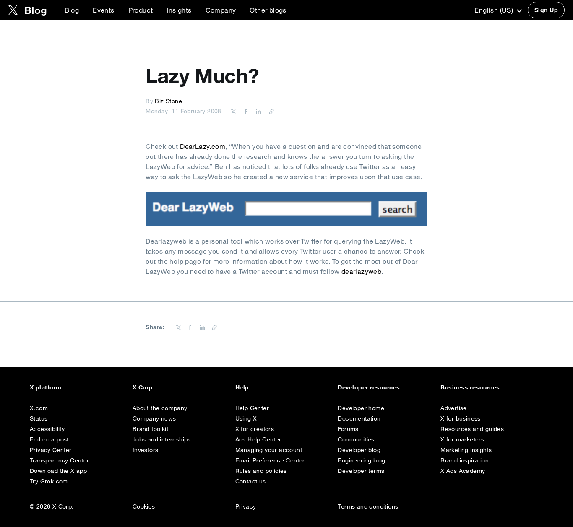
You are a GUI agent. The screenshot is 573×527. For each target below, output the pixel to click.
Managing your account (268, 450)
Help (242, 387)
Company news (154, 418)
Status (38, 418)
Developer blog (359, 450)
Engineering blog (361, 460)
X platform (46, 387)
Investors (146, 450)
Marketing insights (466, 450)
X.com (39, 408)
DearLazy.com (202, 146)
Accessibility (47, 429)
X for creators (254, 429)
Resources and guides (472, 429)
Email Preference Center (270, 460)
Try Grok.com (49, 481)
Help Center (252, 408)
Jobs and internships (162, 439)
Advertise (453, 408)
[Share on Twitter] (233, 111)
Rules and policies (261, 471)
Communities (356, 439)
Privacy (245, 506)
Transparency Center (59, 460)
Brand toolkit (150, 429)
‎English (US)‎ (494, 10)
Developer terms (361, 471)
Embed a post (49, 439)
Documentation (359, 418)
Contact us (250, 481)
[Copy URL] (269, 111)
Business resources (470, 387)
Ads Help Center (258, 439)
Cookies (144, 506)
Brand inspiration (464, 460)
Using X (246, 418)
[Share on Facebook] (244, 111)
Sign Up (546, 10)
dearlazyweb (361, 271)
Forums (348, 429)
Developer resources (369, 387)
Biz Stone (168, 101)
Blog (72, 10)
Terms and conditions (368, 506)
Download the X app (58, 471)
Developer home (361, 408)
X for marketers (462, 439)
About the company (160, 408)
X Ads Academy (462, 471)
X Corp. (144, 387)
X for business (460, 418)
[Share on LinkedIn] (257, 111)
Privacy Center (51, 450)
